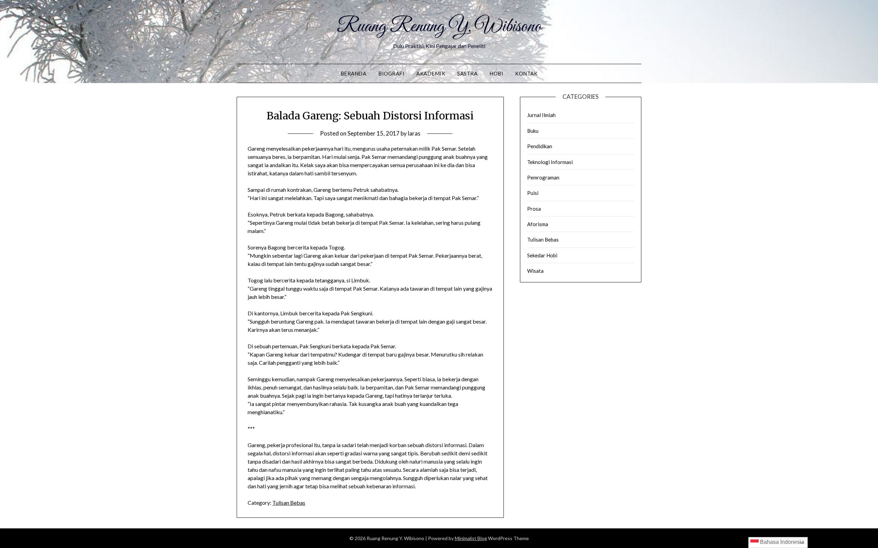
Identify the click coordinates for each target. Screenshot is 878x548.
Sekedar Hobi (542, 255)
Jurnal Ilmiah (541, 115)
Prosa (534, 209)
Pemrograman (543, 177)
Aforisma (537, 224)
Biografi (391, 73)
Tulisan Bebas (288, 502)
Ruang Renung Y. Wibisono (439, 26)
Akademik (430, 73)
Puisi (532, 193)
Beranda (354, 73)
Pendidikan (539, 146)
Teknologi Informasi (550, 162)
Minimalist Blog (471, 538)
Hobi (496, 73)
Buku (532, 131)
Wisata (535, 271)
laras (414, 133)
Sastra (467, 73)
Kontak (526, 73)
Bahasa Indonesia (781, 542)
